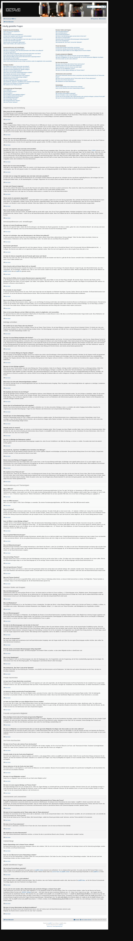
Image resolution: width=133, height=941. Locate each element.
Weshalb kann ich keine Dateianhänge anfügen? (15, 77)
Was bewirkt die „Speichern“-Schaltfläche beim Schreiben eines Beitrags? (21, 81)
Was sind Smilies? (7, 93)
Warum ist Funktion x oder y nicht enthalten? (66, 95)
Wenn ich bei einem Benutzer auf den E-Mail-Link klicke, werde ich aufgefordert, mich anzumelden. (27, 61)
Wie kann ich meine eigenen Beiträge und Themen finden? (70, 70)
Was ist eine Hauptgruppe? (62, 40)
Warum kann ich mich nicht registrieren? (13, 34)
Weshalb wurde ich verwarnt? (10, 78)
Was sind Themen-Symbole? (10, 102)
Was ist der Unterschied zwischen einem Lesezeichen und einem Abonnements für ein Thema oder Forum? (80, 76)
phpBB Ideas (81, 880)
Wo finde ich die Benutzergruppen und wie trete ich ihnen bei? (71, 36)
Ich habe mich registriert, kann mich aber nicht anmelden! (17, 36)
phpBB (49, 923)
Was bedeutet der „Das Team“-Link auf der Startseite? (69, 42)
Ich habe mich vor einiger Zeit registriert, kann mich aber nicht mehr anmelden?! (23, 39)
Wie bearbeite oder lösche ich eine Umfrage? (14, 74)
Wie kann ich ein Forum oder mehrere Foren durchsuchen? (70, 64)
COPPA (94, 150)
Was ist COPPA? (7, 33)
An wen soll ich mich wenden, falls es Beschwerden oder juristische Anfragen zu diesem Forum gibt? (80, 96)
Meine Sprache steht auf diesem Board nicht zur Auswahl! (17, 55)
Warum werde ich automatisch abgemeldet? (14, 42)
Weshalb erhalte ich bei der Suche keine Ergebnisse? (69, 65)
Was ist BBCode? (7, 90)
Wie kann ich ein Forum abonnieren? (65, 80)
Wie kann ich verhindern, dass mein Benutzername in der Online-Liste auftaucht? (23, 50)
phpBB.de (18, 271)
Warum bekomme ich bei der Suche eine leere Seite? (69, 67)
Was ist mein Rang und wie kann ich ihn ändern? (15, 59)
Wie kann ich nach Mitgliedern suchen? (65, 68)
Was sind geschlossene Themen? (11, 100)
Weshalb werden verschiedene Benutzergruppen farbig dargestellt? (72, 39)
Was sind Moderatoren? (61, 33)
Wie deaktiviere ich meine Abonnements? (66, 81)
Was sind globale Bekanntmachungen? (13, 96)
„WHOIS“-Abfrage (26, 892)
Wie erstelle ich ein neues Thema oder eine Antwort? (16, 66)
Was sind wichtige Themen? (10, 99)
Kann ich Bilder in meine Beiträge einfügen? (14, 94)
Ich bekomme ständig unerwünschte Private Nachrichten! (70, 49)
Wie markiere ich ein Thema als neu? (12, 84)
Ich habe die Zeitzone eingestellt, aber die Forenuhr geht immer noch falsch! (22, 53)
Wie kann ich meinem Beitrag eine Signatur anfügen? (16, 69)
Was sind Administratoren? (62, 31)
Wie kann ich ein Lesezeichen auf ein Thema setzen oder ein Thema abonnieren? (76, 78)
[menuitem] (14, 19)
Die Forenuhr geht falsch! (9, 52)
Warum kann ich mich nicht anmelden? (13, 37)
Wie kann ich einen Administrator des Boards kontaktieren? (70, 98)
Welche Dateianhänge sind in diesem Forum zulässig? (69, 86)
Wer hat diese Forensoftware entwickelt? (66, 93)
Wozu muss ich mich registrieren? (11, 31)
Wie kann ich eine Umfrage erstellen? (12, 71)
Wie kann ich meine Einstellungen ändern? (14, 49)
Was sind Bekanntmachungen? (11, 97)
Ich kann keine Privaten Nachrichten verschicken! (68, 47)
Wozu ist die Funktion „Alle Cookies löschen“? (14, 43)
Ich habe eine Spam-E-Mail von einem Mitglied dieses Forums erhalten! (73, 50)
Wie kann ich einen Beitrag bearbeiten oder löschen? (16, 68)
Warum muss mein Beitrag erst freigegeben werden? (16, 83)
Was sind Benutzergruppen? (63, 34)
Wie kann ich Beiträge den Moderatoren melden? (15, 80)
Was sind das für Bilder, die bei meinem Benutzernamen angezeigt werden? (22, 56)
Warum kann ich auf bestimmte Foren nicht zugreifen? (16, 75)
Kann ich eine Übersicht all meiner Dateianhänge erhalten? (70, 88)
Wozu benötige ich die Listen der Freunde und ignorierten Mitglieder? (73, 55)
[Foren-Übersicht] (13, 9)
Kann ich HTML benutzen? (10, 91)
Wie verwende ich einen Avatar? (11, 58)
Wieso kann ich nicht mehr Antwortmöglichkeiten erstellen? (17, 72)
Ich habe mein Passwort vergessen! (12, 40)
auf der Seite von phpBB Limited (60, 871)
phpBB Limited (7, 271)
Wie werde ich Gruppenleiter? (63, 37)
